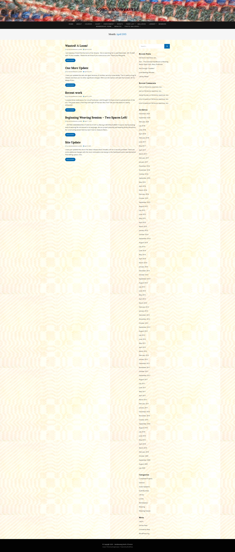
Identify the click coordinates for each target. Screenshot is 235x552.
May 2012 (142, 343)
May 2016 (142, 182)
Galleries (142, 24)
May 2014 (142, 255)
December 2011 (144, 363)
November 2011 (144, 367)
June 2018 (142, 130)
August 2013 (143, 283)
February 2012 (144, 355)
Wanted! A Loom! (76, 45)
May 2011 (142, 392)
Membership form (103, 26)
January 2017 (143, 162)
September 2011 (144, 375)
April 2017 (142, 150)
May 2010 (142, 440)
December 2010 (144, 412)
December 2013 (144, 271)
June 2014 (142, 251)
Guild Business (144, 491)
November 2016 (144, 170)
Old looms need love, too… (148, 58)
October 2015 (143, 198)
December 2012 (144, 315)
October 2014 (143, 234)
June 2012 (142, 339)
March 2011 (143, 400)
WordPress (130, 547)
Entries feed (143, 525)
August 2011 (143, 379)
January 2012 (143, 359)
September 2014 (144, 239)
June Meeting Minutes (146, 72)
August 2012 (143, 331)
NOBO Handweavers (117, 9)
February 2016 (144, 194)
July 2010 (142, 432)
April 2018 (142, 134)
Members (162, 24)
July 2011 (142, 384)
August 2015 (143, 206)
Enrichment (109, 24)
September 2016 (144, 178)
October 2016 (143, 174)
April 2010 (142, 444)
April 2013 (142, 299)
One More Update (76, 68)
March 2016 (143, 190)
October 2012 (143, 323)
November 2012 (144, 319)
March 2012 (143, 351)
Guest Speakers (144, 487)
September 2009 (144, 460)
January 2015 (143, 230)
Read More (70, 60)
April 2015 (142, 222)
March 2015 (143, 226)
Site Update (73, 142)
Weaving (142, 507)
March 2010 (143, 448)
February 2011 (144, 404)
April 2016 (142, 186)
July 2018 (142, 126)
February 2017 (144, 158)
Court (98, 24)
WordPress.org (144, 534)
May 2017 (142, 146)
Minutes (118, 26)
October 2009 (143, 456)
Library (152, 24)
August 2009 (143, 464)
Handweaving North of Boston (123, 544)
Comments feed (144, 529)
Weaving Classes (144, 511)
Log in (141, 521)
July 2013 (142, 287)
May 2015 (142, 218)
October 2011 (143, 371)
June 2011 (142, 388)
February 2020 (144, 122)
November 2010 (144, 416)
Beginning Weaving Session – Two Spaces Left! (96, 117)
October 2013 (143, 275)
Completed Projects (145, 479)
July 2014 (142, 247)
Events (120, 24)
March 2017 (143, 154)
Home (71, 24)
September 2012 (144, 327)
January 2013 (143, 311)
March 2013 (143, 303)
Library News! (143, 76)
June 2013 (142, 291)
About (79, 24)
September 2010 (144, 424)
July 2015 (142, 210)
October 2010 (143, 420)
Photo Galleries (132, 26)
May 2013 (142, 295)
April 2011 (142, 396)
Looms (141, 499)
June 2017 (142, 142)
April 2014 (142, 259)
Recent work (73, 92)
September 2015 (144, 202)
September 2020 (144, 118)
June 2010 (142, 436)
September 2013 (144, 279)
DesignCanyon (116, 547)
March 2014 (143, 263)
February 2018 (144, 138)
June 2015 (142, 214)
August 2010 (143, 428)
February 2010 (144, 452)
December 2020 (144, 114)
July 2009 (142, 468)
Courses (88, 24)
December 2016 (144, 166)
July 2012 (142, 335)
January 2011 (143, 408)
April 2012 (142, 347)
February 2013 (144, 307)
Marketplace (143, 503)
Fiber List (130, 24)
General (141, 483)
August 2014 (143, 243)
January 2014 (143, 267)
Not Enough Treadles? (146, 68)
